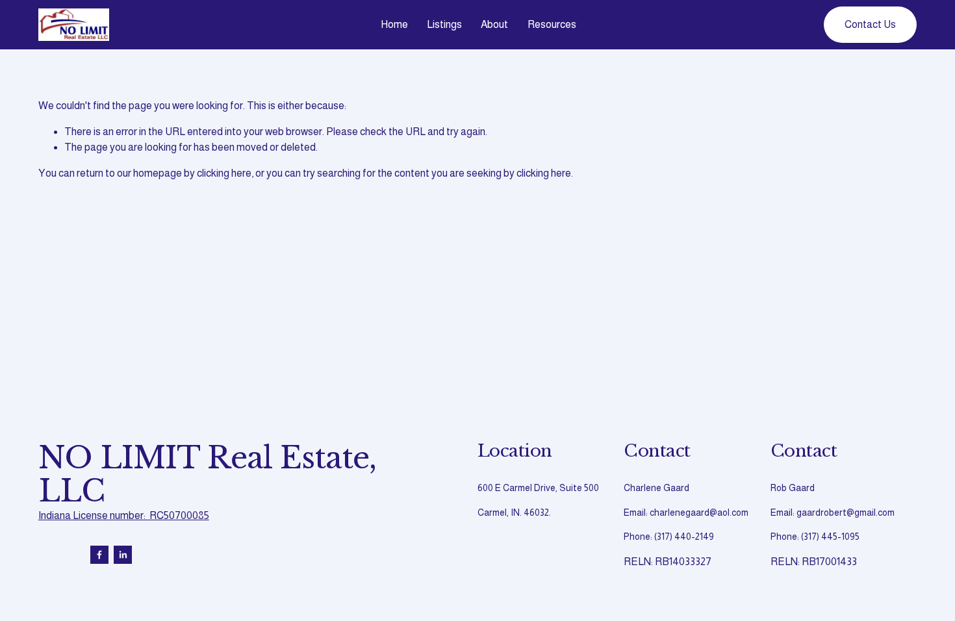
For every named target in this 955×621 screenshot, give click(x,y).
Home (394, 24)
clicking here (224, 173)
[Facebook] (99, 555)
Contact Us (870, 24)
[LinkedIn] (123, 555)
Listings (444, 24)
